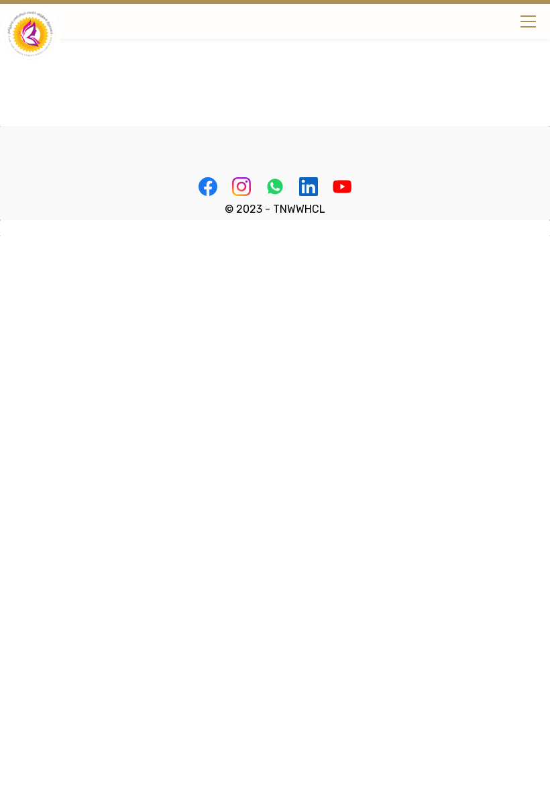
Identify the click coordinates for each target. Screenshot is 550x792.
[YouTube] (342, 186)
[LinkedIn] (308, 186)
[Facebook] (208, 186)
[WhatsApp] (275, 186)
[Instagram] (241, 186)
